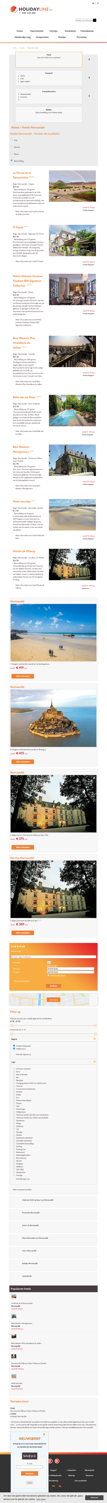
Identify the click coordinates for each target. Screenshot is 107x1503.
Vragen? (53, 1470)
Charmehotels (36, 31)
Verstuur (30, 1473)
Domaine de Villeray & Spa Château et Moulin (27, 1411)
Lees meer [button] (41, 1499)
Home (20, 31)
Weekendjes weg (23, 37)
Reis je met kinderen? (21, 981)
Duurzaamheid (80, 1480)
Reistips (62, 37)
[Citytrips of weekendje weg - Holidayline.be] (45, 10)
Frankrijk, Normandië (18, 1416)
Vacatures (89, 1475)
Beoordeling (18, 161)
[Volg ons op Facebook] (50, 1461)
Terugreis (16, 972)
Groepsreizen (42, 37)
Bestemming (16, 951)
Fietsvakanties (87, 31)
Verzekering (53, 1480)
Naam (16, 154)
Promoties (82, 37)
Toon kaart (53, 1000)
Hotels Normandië (32, 48)
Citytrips (53, 31)
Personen (16, 962)
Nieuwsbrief (89, 1470)
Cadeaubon (71, 1470)
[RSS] (60, 1486)
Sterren (17, 147)
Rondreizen (70, 31)
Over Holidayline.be (53, 1475)
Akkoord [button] (94, 1498)
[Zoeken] (94, 20)
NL (93, 3)
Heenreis (16, 968)
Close (30, 1483)
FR (98, 3)
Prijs (15, 140)
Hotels (15, 48)
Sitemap (71, 1475)
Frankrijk (22, 48)
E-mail (29, 1463)
